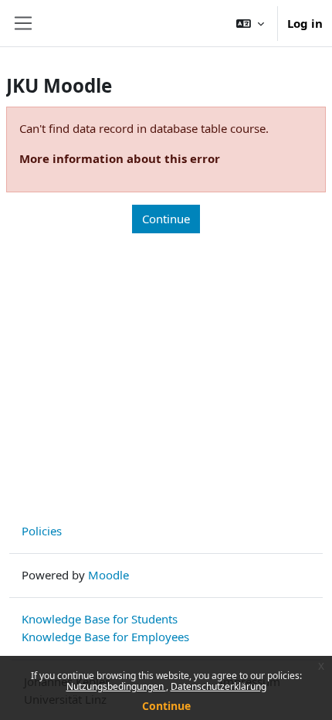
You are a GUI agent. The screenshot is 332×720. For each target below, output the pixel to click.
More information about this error (119, 158)
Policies (42, 530)
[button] (250, 23)
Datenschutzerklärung (218, 686)
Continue (166, 705)
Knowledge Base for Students (100, 619)
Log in (305, 23)
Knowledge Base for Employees (105, 636)
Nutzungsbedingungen (116, 686)
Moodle (108, 574)
